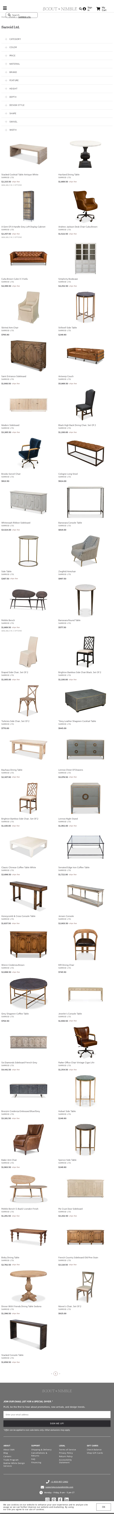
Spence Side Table (67, 1160)
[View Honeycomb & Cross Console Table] (28, 895)
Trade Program (11, 1459)
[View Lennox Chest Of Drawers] (85, 749)
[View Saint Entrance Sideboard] (28, 355)
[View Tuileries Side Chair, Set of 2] (28, 700)
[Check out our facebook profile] (60, 1499)
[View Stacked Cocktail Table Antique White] (28, 154)
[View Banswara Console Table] (85, 502)
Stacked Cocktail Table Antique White (19, 174)
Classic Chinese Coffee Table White (18, 867)
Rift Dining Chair (66, 965)
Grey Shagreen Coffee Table (15, 1013)
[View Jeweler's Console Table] (85, 993)
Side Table (6, 571)
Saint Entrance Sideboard (13, 376)
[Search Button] (80, 9)
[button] (57, 39)
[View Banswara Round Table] (85, 599)
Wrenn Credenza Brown (12, 965)
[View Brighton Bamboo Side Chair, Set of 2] (28, 798)
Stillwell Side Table (67, 327)
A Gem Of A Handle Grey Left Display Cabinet (23, 226)
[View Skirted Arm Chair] (28, 307)
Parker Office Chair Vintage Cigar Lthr (76, 1062)
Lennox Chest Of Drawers (70, 769)
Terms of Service (67, 1449)
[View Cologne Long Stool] (85, 453)
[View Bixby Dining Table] (28, 1237)
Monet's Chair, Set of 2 (69, 1306)
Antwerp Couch (66, 376)
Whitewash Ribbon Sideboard (15, 522)
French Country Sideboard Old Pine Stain (78, 1257)
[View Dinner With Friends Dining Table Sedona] (28, 1285)
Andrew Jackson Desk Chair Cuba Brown (77, 226)
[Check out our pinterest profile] (54, 1499)
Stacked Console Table (12, 1355)
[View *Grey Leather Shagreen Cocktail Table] (85, 700)
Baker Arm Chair (9, 1160)
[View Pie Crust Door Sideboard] (85, 1188)
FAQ (33, 1459)
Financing (36, 1462)
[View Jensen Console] (85, 895)
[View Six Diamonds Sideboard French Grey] (28, 1042)
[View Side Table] (28, 550)
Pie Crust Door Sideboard (70, 1208)
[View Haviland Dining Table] (85, 154)
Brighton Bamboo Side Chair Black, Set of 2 (79, 672)
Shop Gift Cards (95, 1452)
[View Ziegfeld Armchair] (85, 550)
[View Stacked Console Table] (28, 1334)
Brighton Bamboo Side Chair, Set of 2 (19, 818)
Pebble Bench (8, 620)
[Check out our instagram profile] (47, 1499)
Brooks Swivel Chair (11, 473)
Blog (5, 1452)
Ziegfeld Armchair (67, 571)
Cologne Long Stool (68, 473)
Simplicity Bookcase (68, 278)
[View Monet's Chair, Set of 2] (85, 1285)
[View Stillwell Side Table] (85, 307)
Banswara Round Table (69, 620)
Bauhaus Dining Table (11, 769)
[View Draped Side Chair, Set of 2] (28, 651)
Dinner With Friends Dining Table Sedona (21, 1306)
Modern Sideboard (10, 425)
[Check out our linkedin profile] (67, 1499)
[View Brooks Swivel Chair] (28, 453)
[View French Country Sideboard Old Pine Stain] (85, 1237)
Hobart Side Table (67, 1111)
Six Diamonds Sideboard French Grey (19, 1062)
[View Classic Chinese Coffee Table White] (28, 846)
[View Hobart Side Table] (85, 1090)
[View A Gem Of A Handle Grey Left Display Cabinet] (28, 206)
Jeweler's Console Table (70, 1013)
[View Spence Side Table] (85, 1139)
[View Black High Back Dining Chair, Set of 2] (85, 404)
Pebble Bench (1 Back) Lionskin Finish (19, 1208)
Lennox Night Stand (68, 818)
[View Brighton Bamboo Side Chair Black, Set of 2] (85, 651)
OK (103, 1507)
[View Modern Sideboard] (28, 404)
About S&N (8, 1449)
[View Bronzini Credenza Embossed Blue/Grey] (28, 1090)
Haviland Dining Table (69, 174)
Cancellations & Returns (39, 1454)
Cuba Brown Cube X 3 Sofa (14, 278)
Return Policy (66, 1456)
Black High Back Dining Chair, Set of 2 (77, 425)
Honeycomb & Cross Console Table (18, 916)
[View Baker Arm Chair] (28, 1139)
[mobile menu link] (4, 9)
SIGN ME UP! (57, 1423)
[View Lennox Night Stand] (85, 798)
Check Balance (94, 1449)
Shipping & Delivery (41, 1449)
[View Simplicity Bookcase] (85, 258)
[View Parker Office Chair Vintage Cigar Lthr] (85, 1042)
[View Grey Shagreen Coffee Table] (28, 993)
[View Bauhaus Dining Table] (28, 749)
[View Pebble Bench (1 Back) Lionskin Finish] (28, 1188)
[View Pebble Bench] (28, 599)
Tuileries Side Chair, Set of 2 (15, 721)
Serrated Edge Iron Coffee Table (74, 867)
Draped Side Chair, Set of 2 (14, 672)
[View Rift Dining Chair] (85, 944)
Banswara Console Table (70, 522)
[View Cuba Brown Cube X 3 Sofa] (28, 258)
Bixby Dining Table (10, 1257)
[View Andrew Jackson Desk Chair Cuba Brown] (85, 206)
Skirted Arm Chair (9, 327)
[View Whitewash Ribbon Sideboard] (28, 502)
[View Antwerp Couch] (85, 355)
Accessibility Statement (65, 1461)
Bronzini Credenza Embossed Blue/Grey (20, 1111)
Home (4, 17)
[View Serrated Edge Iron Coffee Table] (85, 846)
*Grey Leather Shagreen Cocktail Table (77, 721)
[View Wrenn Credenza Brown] (28, 944)
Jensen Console (66, 916)
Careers (7, 1456)
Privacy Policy (66, 1452)
